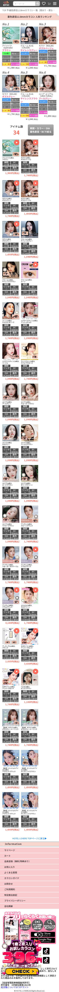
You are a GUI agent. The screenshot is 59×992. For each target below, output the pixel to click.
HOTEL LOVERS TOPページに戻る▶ (29, 838)
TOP (4, 10)
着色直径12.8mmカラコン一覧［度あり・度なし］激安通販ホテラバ (33, 10)
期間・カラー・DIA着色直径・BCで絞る (40, 130)
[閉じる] (39, 935)
